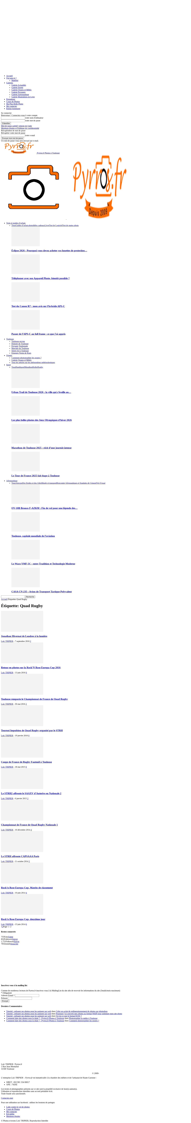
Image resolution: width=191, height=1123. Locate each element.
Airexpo (18, 483)
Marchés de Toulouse (20, 348)
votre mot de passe (32, 120)
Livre (47, 225)
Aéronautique (11, 481)
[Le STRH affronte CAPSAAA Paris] (22, 851)
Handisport (20, 367)
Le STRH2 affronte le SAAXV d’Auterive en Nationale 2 (31, 793)
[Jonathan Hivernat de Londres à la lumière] (22, 631)
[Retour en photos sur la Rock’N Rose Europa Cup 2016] (22, 662)
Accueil (9, 76)
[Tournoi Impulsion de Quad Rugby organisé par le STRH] (22, 725)
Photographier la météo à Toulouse (83, 1018)
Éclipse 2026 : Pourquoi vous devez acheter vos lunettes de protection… (49, 250)
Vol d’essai (100, 483)
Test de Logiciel (55, 225)
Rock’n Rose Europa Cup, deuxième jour (23, 919)
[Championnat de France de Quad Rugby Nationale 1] (22, 820)
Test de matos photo (70, 225)
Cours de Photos (13, 101)
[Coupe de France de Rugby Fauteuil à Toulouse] (22, 757)
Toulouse (10, 339)
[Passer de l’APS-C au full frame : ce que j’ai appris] (25, 329)
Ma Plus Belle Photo (14, 104)
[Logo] (34, 219)
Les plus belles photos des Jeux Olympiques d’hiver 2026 (41, 420)
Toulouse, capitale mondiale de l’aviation (33, 536)
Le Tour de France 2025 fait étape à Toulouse (35, 475)
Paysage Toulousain (19, 346)
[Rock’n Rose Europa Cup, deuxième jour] (22, 914)
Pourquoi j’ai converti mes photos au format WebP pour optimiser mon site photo (89, 1014)
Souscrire (14, 944)
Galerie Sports (17, 87)
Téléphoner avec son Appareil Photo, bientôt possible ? (40, 278)
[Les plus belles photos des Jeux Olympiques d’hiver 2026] (25, 415)
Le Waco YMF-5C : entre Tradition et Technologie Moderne (43, 563)
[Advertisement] (95, 963)
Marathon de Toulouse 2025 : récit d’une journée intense (41, 447)
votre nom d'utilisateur (34, 118)
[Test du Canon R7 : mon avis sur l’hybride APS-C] (25, 301)
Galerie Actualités (18, 85)
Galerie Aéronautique (20, 94)
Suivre (15, 939)
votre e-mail (30, 135)
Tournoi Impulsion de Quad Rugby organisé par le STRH (32, 730)
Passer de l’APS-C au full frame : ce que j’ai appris (38, 334)
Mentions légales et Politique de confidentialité (20, 128)
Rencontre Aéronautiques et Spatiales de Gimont (76, 483)
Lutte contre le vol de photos (18, 1107)
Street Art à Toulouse (20, 351)
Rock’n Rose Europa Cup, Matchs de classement (27, 887)
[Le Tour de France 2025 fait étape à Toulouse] (25, 470)
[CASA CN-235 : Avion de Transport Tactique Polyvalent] (25, 586)
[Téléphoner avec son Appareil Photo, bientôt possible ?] (25, 273)
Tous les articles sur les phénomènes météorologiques (33, 362)
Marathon (28, 367)
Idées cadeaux (39, 225)
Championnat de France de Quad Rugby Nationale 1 (29, 824)
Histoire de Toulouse (19, 344)
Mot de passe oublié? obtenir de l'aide (16, 126)
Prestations (10, 99)
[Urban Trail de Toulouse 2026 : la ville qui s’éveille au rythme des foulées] (25, 387)
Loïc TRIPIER (7, 641)
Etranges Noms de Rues (21, 353)
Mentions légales (13, 1116)
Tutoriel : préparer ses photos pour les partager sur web (28, 1011)
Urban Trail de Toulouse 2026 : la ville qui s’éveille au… (41, 392)
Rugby (40, 367)
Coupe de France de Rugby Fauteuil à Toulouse (26, 762)
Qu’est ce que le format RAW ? (69, 1016)
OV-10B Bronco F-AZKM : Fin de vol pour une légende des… (44, 508)
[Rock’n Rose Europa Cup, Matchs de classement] (22, 883)
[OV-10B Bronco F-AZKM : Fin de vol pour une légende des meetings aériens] (25, 503)
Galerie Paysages (18, 92)
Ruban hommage (13, 108)
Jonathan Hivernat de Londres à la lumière (24, 636)
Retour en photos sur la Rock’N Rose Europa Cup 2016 (31, 667)
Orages (9, 355)
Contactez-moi (7, 1098)
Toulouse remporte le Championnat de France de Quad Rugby (34, 699)
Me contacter (11, 106)
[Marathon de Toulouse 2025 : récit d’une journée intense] (25, 443)
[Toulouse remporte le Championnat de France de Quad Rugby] (22, 694)
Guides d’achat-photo (24, 225)
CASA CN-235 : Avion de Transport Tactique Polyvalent (41, 591)
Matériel (14, 80)
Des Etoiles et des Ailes (31, 483)
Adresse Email (8, 995)
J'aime (10, 937)
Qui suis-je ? (11, 78)
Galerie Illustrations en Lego (23, 97)
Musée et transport (49, 483)
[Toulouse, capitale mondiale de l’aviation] (25, 531)
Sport (8, 365)
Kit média (10, 1114)
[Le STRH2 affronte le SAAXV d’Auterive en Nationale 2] (22, 788)
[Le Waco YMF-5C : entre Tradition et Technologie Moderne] (25, 559)
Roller (35, 367)
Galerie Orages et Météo (21, 90)
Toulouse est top (18, 341)
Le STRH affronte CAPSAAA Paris (20, 856)
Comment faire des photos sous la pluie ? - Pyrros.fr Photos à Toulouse (35, 1018)
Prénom (4, 998)
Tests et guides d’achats (15, 223)
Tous (13, 225)
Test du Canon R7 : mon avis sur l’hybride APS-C (38, 306)
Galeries (9, 83)
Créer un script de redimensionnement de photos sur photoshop (81, 1011)
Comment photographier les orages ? (26, 358)
